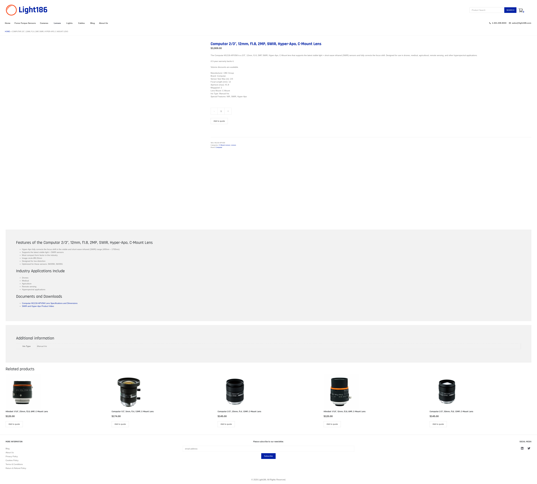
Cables (81, 23)
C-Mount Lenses (224, 145)
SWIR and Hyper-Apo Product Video (38, 306)
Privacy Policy (12, 456)
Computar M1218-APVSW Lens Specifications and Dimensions (49, 303)
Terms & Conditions (14, 464)
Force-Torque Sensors (25, 23)
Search (510, 10)
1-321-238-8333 (499, 23)
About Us (103, 23)
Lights (69, 23)
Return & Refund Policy (16, 468)
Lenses (57, 23)
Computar (218, 147)
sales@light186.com (521, 23)
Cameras (44, 23)
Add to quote (219, 121)
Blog (92, 23)
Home (7, 23)
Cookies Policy (12, 460)
